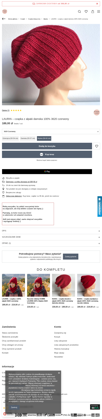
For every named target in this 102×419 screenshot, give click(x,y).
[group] (51, 73)
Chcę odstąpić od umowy (12, 345)
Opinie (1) (5, 110)
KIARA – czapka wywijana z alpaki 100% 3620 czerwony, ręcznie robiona (87, 301)
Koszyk (57, 337)
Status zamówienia (10, 333)
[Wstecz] (4, 19)
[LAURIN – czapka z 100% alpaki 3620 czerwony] (13, 285)
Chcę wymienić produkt (12, 349)
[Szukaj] (79, 11)
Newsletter (58, 357)
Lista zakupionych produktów (66, 345)
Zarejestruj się (60, 333)
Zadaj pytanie (70, 256)
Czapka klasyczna (34, 19)
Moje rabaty (59, 353)
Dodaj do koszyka (47, 146)
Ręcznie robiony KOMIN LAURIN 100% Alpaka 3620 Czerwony (37, 301)
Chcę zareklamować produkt (14, 341)
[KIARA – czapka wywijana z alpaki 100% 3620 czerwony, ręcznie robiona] (88, 285)
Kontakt (5, 353)
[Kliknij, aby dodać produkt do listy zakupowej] (96, 146)
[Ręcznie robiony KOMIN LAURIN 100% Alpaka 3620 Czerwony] (38, 285)
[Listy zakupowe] (86, 11)
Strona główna (12, 19)
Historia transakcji (61, 349)
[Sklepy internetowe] (95, 407)
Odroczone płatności (14, 196)
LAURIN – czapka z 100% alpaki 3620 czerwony (11, 300)
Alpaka (45, 19)
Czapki (22, 19)
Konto (57, 327)
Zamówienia (9, 327)
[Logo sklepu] (4, 11)
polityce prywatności (16, 386)
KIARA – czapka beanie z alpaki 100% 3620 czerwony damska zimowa (62, 301)
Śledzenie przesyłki (10, 337)
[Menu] (99, 11)
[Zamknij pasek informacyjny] (97, 3)
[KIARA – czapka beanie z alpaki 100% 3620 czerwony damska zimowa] (63, 285)
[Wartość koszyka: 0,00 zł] (92, 11)
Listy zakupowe (60, 341)
